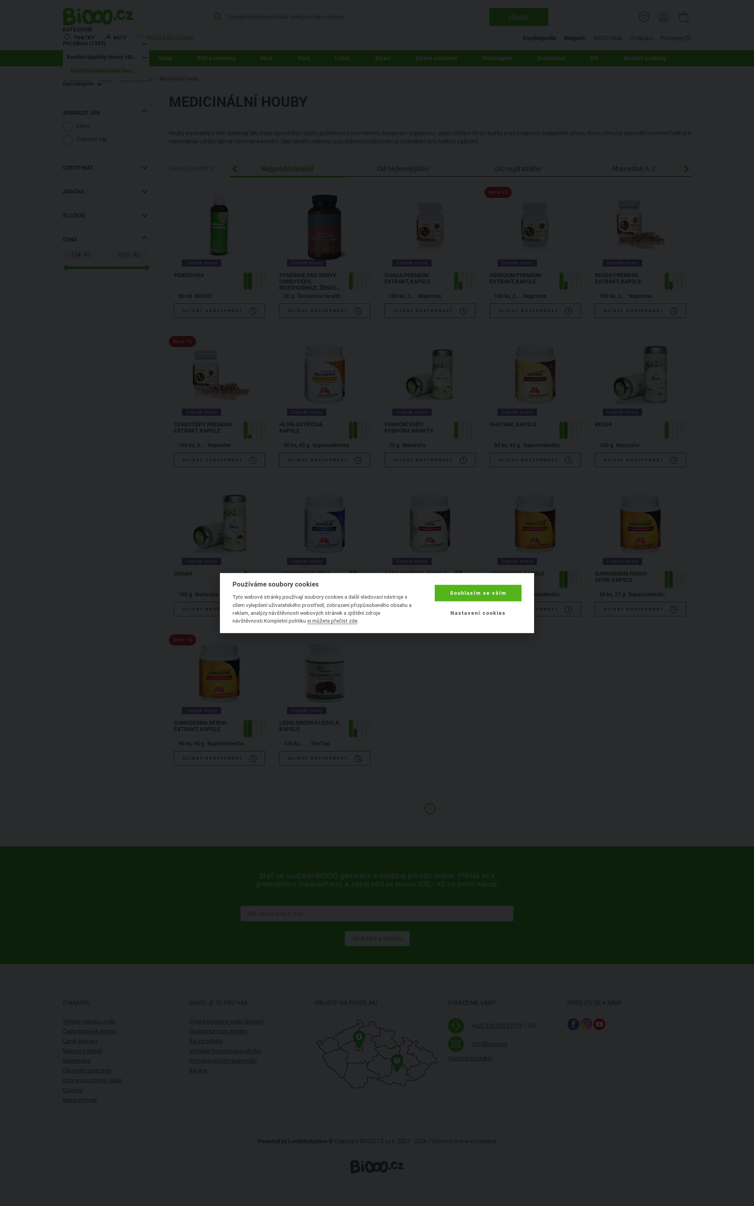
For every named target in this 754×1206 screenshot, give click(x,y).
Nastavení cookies (478, 613)
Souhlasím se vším (478, 593)
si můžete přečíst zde (332, 621)
